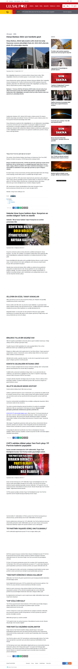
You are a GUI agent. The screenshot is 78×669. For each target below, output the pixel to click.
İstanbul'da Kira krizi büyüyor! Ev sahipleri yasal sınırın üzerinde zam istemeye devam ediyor (36, 12)
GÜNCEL (32, 6)
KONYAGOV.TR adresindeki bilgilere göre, (17, 413)
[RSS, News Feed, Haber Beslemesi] (70, 663)
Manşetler (11, 1)
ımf (9, 203)
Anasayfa (28, 663)
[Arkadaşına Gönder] (23, 208)
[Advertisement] (39, 23)
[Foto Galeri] (71, 1)
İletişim (36, 663)
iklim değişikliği (12, 202)
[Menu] (64, 6)
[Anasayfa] (7, 1)
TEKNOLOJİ (52, 6)
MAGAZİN (46, 6)
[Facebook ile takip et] (63, 663)
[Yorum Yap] (27, 208)
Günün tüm (67, 11)
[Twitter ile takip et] (66, 663)
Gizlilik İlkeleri (42, 663)
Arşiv (22, 1)
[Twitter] (16, 208)
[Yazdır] (25, 208)
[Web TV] (68, 1)
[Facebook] (14, 208)
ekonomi (10, 200)
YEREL (41, 6)
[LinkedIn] (18, 208)
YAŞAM (36, 6)
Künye (32, 663)
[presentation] (10, 12)
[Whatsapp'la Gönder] (20, 208)
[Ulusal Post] (16, 6)
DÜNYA (58, 6)
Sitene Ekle (27, 1)
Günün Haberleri (17, 1)
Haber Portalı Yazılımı (13, 667)
